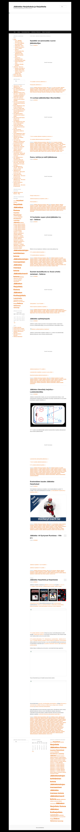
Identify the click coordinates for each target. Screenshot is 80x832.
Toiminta (55, 312)
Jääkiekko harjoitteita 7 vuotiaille (36, 89)
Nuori (51, 90)
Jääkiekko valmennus (61, 799)
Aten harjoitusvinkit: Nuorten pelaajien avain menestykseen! (19, 119)
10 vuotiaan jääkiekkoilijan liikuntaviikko (45, 98)
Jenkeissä (59, 311)
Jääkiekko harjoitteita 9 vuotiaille (60, 89)
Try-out (46, 265)
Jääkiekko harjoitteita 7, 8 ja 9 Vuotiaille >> (38, 564)
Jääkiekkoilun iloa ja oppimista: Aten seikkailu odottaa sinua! (18, 137)
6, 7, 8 (60, 584)
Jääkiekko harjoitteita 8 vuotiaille (48, 89)
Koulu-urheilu (40, 312)
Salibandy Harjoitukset (18, 336)
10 (51, 142)
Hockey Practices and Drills (19, 328)
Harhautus (54, 570)
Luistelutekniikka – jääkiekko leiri (58, 639)
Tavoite (31, 92)
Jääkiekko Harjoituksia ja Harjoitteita (30, 6)
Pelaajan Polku (18, 73)
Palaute (53, 90)
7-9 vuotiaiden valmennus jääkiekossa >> (38, 81)
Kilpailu (63, 311)
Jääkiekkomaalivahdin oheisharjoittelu (37, 209)
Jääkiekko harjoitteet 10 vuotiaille (41, 143)
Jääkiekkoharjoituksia (42, 733)
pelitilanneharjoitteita (34, 606)
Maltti (55, 209)
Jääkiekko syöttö (33, 381)
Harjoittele (15, 202)
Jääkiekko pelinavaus (59, 730)
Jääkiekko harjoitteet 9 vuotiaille (47, 260)
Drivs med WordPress (40, 827)
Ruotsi (44, 573)
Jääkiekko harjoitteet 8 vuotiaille (55, 144)
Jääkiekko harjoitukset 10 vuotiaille (48, 147)
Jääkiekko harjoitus (54, 725)
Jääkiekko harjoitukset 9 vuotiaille (45, 150)
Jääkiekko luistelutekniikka (50, 474)
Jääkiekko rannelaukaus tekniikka (45, 731)
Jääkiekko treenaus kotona (18, 268)
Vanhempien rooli (49, 92)
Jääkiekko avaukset (54, 717)
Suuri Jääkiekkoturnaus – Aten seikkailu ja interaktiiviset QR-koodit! (18, 158)
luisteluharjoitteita (57, 603)
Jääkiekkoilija (53, 150)
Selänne (35, 265)
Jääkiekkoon (32, 90)
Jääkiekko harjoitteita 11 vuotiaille (45, 88)
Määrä (39, 151)
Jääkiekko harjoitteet (44, 718)
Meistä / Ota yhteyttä (46, 32)
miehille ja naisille (57, 586)
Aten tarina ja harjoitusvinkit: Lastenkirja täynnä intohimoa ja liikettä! (19, 103)
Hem (15, 32)
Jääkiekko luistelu (57, 472)
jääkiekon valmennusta (49, 584)
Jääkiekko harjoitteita (54, 720)
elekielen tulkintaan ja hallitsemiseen (44, 705)
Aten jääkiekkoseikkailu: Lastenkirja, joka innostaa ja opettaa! (19, 115)
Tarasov (43, 265)
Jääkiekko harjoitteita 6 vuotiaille (57, 88)
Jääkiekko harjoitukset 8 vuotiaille (45, 264)
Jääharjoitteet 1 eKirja (19, 45)
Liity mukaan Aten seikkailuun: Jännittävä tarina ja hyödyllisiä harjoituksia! (19, 141)
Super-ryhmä (39, 265)
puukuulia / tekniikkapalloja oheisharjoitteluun (47, 703)
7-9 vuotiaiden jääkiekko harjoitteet (37, 632)
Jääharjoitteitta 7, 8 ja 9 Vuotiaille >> (37, 303)
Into (56, 87)
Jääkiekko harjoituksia (46, 725)
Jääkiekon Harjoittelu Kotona (18, 286)
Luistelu (19, 301)
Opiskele (44, 312)
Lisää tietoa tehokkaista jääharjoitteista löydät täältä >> (50, 714)
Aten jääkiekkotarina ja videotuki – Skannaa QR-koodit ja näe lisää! (18, 168)
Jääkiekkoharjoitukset (34, 733)
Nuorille (64, 209)
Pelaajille (57, 210)
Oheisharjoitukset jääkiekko (41, 210)
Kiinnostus (37, 90)
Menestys (48, 90)
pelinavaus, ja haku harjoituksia (54, 606)
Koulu (37, 312)
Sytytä (63, 90)
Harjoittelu (60, 142)
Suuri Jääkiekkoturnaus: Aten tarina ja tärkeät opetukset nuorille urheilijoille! (19, 123)
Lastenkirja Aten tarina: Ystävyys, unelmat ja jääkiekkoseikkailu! (18, 149)
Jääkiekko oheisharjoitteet (41, 207)
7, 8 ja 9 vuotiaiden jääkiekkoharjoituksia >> (39, 462)
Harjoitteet (56, 142)
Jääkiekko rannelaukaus (34, 731)
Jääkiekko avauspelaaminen (35, 718)
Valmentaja (39, 92)
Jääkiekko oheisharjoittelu (51, 207)
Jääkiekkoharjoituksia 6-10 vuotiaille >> (38, 369)
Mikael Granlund (59, 209)
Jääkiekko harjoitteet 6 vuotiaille (48, 259)
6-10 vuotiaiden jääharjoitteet (36, 639)
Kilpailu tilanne (32, 312)
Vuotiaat (54, 92)
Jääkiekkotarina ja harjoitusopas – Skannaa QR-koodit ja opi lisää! (19, 172)
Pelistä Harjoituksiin (50, 640)
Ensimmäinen (56, 524)
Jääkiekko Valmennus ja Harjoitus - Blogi (41, 87)
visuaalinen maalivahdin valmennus (51, 643)
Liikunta (31, 151)
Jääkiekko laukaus (33, 728)
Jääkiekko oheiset (33, 207)
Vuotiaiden (58, 92)
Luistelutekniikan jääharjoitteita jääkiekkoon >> (39, 458)
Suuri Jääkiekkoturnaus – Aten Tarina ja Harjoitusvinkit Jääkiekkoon (19, 90)
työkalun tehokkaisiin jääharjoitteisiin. (42, 706)
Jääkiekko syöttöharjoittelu (51, 381)
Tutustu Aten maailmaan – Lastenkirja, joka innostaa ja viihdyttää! (19, 99)
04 (51, 570)
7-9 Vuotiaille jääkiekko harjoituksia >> (38, 255)
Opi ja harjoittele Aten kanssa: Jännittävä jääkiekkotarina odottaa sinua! (19, 111)
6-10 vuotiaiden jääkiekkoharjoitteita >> (38, 465)
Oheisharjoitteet (33, 210)
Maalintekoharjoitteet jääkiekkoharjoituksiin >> (39, 375)
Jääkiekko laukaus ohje (51, 728)
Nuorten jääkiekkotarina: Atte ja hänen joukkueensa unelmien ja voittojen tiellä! (19, 107)
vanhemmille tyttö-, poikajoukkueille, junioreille (44, 586)
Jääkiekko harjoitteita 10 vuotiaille (44, 145)
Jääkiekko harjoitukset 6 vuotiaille (40, 149)
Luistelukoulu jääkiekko (34, 475)
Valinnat (49, 265)
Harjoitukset (32, 143)
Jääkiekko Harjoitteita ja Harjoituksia (44, 580)
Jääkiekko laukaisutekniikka (58, 727)
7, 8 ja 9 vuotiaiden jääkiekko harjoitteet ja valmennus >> (41, 136)
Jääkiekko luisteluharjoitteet (40, 473)
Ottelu (41, 573)
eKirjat (19, 32)
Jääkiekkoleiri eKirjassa (39, 634)
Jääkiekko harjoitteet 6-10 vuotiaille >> (38, 567)
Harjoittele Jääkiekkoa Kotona (18, 207)
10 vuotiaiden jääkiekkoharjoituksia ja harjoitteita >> (40, 139)
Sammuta (60, 90)
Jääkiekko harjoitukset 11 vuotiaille (40, 263)
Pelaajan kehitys (52, 210)
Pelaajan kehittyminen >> (35, 195)
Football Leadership (17, 327)
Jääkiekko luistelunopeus (40, 474)
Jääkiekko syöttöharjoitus (41, 382)
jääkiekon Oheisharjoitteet (61, 640)
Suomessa (52, 312)
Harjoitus (36, 525)
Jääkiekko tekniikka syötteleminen (49, 732)
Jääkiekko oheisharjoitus (60, 207)
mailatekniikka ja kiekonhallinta (57, 604)
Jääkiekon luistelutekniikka (60, 474)
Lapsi (45, 90)
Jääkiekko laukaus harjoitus (42, 728)
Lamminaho (41, 90)
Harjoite (60, 524)
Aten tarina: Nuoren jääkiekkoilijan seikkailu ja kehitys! (19, 131)
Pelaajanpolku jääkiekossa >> (36, 84)
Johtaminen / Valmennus (35, 32)
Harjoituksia (16, 217)
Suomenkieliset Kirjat (25, 32)
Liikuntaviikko (35, 151)
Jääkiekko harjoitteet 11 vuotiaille (53, 143)
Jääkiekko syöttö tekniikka (41, 381)
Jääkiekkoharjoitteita (59, 732)
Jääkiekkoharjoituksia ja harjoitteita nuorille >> (39, 198)
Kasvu (45, 209)
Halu (54, 87)
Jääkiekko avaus (62, 717)
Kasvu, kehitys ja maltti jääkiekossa (43, 157)
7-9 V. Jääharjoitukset (46, 639)
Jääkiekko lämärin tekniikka (41, 727)
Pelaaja (56, 90)
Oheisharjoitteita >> (34, 201)
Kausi (56, 529)
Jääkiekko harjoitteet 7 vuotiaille (44, 144)
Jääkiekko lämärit (50, 727)
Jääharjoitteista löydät (34, 603)
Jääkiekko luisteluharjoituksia (51, 473)
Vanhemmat (44, 92)
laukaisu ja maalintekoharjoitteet (44, 604)
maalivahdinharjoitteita (43, 606)
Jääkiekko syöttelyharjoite (40, 318)
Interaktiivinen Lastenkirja (57, 754)
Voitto (58, 312)
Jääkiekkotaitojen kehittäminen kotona (21, 253)
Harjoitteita (53, 204)
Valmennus (35, 92)
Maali (39, 573)
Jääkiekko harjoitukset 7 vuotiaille (52, 149)
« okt (14, 322)
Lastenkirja (16, 300)
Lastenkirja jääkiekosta (54, 816)
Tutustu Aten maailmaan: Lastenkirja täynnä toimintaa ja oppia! (19, 127)
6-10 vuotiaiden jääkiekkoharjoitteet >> (38, 252)
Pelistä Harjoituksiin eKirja (20, 60)
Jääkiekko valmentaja (54, 801)
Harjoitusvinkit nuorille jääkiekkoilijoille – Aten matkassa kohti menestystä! (19, 145)
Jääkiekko (57, 204)
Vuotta (61, 92)
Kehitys (57, 150)
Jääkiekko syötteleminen (58, 380)
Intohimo (58, 87)
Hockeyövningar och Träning (19, 330)
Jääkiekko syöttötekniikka (51, 382)
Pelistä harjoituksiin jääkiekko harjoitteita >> (39, 306)
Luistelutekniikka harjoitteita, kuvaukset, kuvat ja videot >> (42, 372)
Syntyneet (47, 573)
